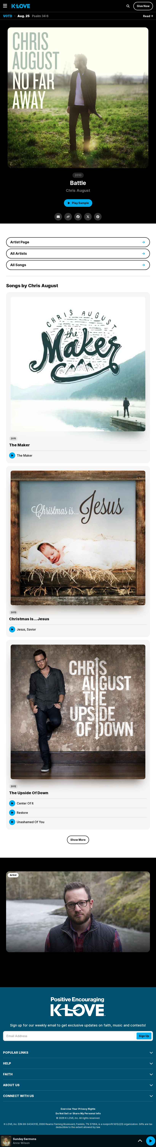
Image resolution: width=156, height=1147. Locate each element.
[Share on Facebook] (78, 217)
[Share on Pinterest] (98, 217)
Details (138, 455)
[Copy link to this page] (68, 217)
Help (7, 1063)
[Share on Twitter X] (88, 217)
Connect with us (18, 1096)
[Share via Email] (58, 217)
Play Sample (80, 203)
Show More (78, 839)
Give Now (143, 6)
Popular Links (15, 1052)
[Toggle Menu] (5, 6)
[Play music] (150, 1140)
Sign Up (144, 1036)
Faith (8, 1074)
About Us (11, 1085)
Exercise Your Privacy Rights (78, 1108)
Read (147, 16)
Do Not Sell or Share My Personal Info (78, 1113)
